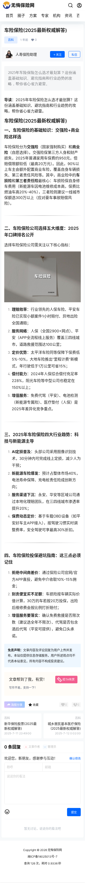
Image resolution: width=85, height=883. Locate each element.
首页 (9, 15)
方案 (33, 15)
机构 (56, 15)
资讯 (68, 15)
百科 (11, 40)
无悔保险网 (54, 850)
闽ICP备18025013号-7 (42, 856)
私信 (74, 54)
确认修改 (75, 758)
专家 (45, 15)
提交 (74, 812)
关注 (59, 54)
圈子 (21, 15)
